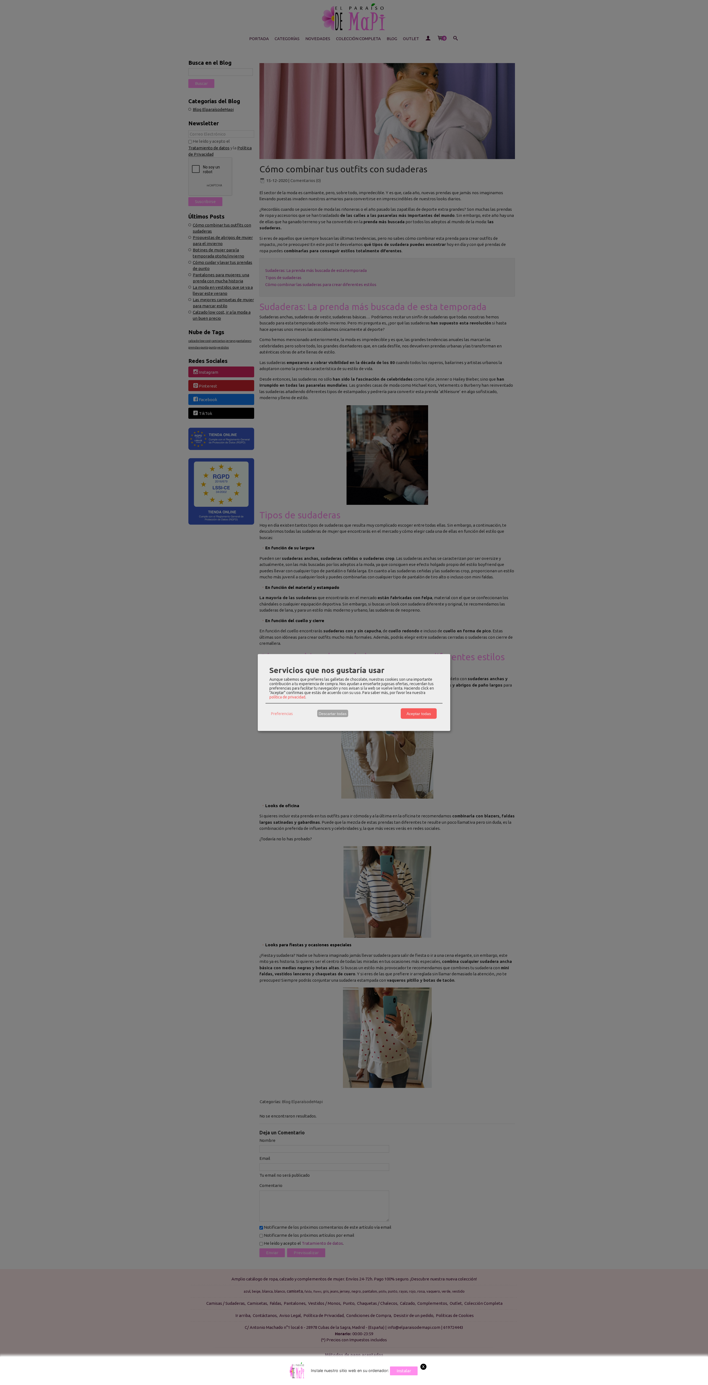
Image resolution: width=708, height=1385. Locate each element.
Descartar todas (333, 713)
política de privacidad (287, 697)
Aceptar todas (419, 713)
